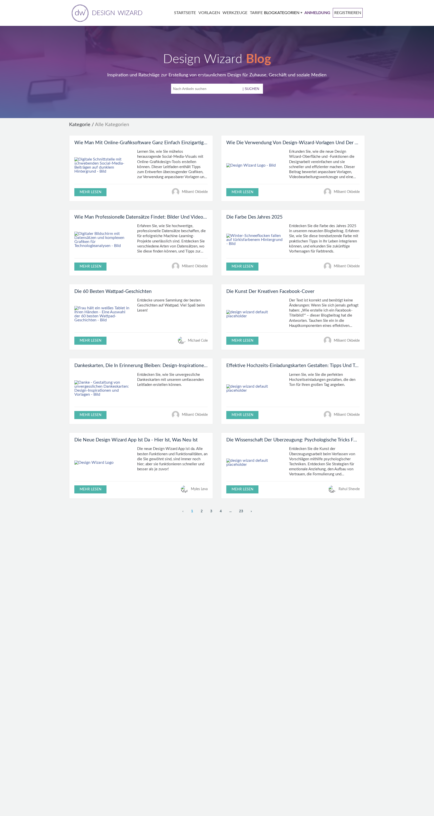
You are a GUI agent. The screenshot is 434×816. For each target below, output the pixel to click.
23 (241, 511)
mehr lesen (90, 192)
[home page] (106, 13)
